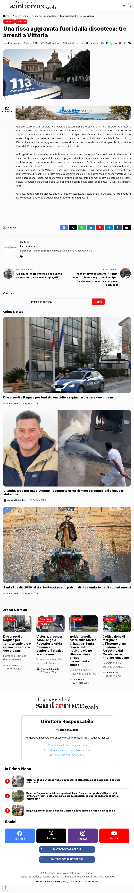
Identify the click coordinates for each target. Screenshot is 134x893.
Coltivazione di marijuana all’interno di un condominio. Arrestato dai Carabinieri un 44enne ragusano (116, 647)
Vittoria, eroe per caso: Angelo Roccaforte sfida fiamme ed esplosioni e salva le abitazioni (49, 645)
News (16, 16)
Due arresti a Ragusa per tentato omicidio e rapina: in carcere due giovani (58, 397)
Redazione (14, 43)
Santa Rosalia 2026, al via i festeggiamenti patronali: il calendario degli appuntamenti (67, 587)
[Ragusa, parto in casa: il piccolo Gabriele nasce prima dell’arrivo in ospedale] (18, 810)
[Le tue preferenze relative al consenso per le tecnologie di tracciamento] (6, 887)
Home (6, 16)
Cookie (48, 881)
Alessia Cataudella (16, 500)
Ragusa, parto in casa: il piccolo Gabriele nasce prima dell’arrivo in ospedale (70, 810)
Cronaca (27, 16)
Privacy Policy (61, 881)
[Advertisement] (73, 209)
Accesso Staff (91, 881)
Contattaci (76, 881)
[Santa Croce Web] (33, 4)
